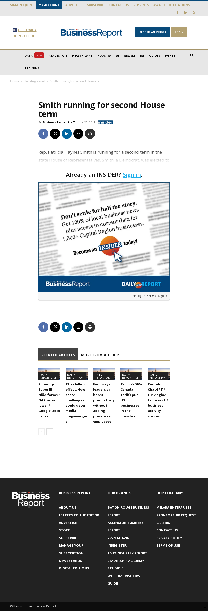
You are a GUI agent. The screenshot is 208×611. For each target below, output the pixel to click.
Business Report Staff (59, 122)
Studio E (115, 568)
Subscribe (95, 5)
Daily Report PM (157, 376)
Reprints (141, 5)
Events (170, 55)
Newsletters (134, 55)
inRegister (117, 545)
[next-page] (49, 431)
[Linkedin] (185, 12)
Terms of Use (168, 545)
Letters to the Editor (79, 515)
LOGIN (179, 32)
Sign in (132, 174)
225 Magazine (119, 538)
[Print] (90, 134)
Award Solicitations (171, 5)
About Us (67, 507)
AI (117, 55)
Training (32, 68)
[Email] (78, 134)
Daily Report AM (48, 376)
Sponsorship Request (176, 515)
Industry (104, 55)
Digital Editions (74, 568)
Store (64, 530)
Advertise (73, 5)
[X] (194, 12)
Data (33, 55)
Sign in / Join (21, 5)
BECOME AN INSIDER (152, 32)
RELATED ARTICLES (58, 354)
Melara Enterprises (174, 507)
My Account (49, 5)
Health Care (82, 55)
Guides (154, 55)
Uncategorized (34, 81)
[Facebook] (177, 12)
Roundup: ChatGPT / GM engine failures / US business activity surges (158, 400)
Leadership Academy (126, 560)
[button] (192, 55)
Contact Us (119, 5)
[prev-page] (41, 431)
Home (14, 81)
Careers (163, 522)
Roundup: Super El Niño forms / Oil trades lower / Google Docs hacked (49, 400)
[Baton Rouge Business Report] (92, 33)
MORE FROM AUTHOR (100, 354)
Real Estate (58, 55)
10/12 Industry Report (127, 553)
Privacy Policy (169, 538)
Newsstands (70, 560)
